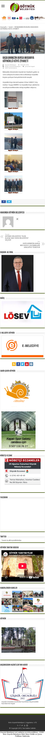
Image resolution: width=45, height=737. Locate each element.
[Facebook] (18, 364)
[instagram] (31, 364)
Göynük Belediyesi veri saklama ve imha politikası (19, 732)
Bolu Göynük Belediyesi (16, 722)
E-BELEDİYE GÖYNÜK (7, 333)
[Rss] (14, 364)
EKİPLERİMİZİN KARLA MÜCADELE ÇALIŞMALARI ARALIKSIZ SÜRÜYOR (30, 244)
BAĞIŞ (2, 298)
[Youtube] (27, 364)
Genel (11, 27)
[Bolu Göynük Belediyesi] (22, 7)
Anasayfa (3, 27)
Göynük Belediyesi (10, 65)
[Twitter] (22, 364)
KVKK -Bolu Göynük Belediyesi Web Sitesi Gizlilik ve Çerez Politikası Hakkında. (24, 734)
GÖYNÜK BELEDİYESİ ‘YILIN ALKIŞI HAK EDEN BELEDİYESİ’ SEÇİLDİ (16, 237)
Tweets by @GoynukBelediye (11, 540)
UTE (35, 722)
